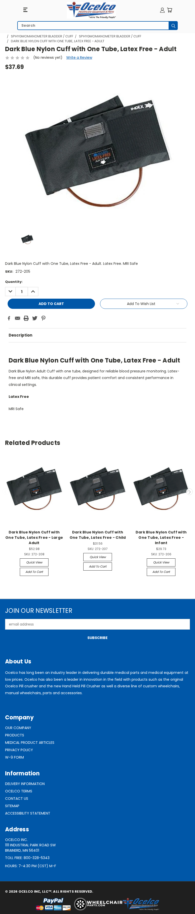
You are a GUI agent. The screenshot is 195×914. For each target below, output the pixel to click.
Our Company (18, 727)
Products (14, 735)
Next (189, 491)
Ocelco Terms (18, 791)
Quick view (34, 562)
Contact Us (16, 798)
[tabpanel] (97, 382)
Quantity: (14, 281)
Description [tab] (20, 335)
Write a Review (79, 57)
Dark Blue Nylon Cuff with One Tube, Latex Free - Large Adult (34, 537)
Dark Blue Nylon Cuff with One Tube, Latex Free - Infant (161, 537)
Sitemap (12, 805)
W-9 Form (14, 757)
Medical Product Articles (29, 742)
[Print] (26, 318)
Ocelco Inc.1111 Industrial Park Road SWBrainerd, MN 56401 (30, 845)
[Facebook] (8, 318)
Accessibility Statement (27, 813)
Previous (6, 491)
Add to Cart (34, 572)
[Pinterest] (43, 318)
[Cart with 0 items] (169, 10)
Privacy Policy (19, 749)
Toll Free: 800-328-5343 (27, 857)
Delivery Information (25, 783)
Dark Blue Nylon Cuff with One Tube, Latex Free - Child (98, 535)
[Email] (17, 318)
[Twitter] (34, 318)
